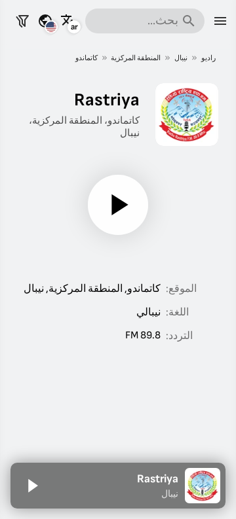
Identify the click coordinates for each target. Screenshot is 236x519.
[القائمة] (220, 21)
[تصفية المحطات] (22, 21)
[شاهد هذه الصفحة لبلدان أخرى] (45, 21)
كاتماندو (86, 58)
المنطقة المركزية (136, 58)
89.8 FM (143, 335)
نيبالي (148, 312)
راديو (208, 58)
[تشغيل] (118, 205)
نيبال (180, 58)
